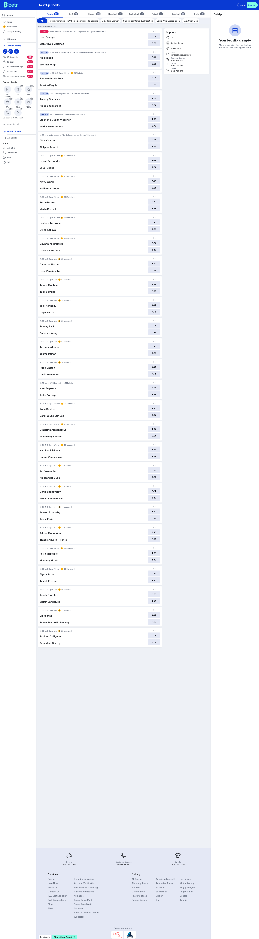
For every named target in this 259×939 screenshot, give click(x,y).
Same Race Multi (83, 904)
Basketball (161, 891)
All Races (79, 896)
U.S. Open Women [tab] (110, 21)
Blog (50, 904)
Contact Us (54, 891)
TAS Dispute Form (57, 900)
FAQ (172, 38)
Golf (158, 900)
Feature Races (139, 896)
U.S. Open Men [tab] (191, 21)
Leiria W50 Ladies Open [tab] (168, 21)
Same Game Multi (83, 900)
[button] (64, 937)
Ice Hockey (185, 879)
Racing (51, 879)
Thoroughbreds (140, 883)
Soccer (183, 896)
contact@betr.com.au (181, 55)
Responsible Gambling (86, 887)
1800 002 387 (177, 60)
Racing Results (139, 900)
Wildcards (79, 916)
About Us (52, 887)
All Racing (137, 879)
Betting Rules (177, 43)
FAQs (50, 908)
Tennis (183, 900)
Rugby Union (186, 891)
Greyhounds (138, 891)
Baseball (160, 887)
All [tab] (42, 21)
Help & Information (84, 879)
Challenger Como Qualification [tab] (138, 21)
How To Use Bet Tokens (86, 912)
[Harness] (16, 51)
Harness (136, 887)
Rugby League (187, 887)
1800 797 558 (177, 71)
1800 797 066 (177, 66)
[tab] (52, 14)
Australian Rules (164, 883)
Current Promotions (84, 891)
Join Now (53, 883)
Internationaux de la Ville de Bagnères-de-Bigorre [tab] (74, 21)
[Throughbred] (5, 51)
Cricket (159, 896)
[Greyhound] (10, 51)
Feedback (45, 937)
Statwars (78, 908)
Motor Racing (187, 883)
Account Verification (84, 883)
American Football (165, 879)
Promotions (176, 48)
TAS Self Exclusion (57, 896)
